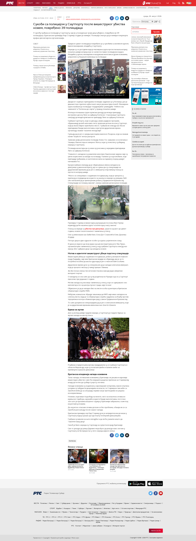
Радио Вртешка (142, 521)
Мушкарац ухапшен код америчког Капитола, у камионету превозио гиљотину (44, 49)
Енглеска (72, 441)
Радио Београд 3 (76, 521)
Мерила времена (97, 8)
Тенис (74, 508)
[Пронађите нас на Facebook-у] (156, 493)
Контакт (78, 526)
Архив (98, 522)
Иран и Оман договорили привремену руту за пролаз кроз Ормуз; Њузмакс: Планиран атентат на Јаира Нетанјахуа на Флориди (44, 79)
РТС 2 (54, 517)
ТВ (54, 3)
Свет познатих (93, 512)
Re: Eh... (134, 151)
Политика (37, 8)
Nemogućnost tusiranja (140, 132)
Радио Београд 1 (49, 521)
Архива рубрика (153, 8)
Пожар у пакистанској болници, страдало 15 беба (44, 67)
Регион (45, 8)
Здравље (103, 512)
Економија (85, 8)
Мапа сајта (156, 531)
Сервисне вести (129, 8)
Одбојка (81, 508)
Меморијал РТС (141, 508)
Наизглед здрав (101, 513)
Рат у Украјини (110, 8)
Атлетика (107, 508)
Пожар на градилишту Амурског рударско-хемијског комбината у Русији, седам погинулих (44, 58)
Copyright (46, 538)
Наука (120, 512)
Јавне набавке (97, 526)
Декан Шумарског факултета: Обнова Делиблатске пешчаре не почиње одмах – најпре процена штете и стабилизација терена (141, 60)
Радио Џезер (154, 521)
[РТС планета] (151, 3)
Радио (61, 3)
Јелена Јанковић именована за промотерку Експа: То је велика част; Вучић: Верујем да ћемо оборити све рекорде (142, 40)
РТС (79, 3)
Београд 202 (89, 521)
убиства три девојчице (94, 229)
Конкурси (107, 526)
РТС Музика (136, 517)
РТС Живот (96, 517)
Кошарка (67, 508)
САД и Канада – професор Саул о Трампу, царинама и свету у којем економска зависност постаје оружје (44, 90)
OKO (38, 3)
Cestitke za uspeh (138, 142)
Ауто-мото (115, 508)
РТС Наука (76, 517)
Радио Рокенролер (116, 521)
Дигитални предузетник (141, 512)
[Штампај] (127, 18)
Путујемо (83, 512)
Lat (167, 3)
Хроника (69, 8)
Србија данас (59, 8)
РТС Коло (116, 517)
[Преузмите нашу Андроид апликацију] (136, 483)
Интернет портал (119, 526)
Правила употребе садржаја (60, 538)
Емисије (71, 3)
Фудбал (59, 508)
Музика (64, 512)
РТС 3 (60, 517)
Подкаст (36, 10)
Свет (50, 8)
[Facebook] (112, 18)
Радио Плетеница (102, 521)
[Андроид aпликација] (146, 96)
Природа (127, 512)
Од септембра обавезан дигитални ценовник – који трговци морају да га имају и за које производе (141, 81)
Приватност (37, 538)
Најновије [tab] (135, 27)
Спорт (30, 3)
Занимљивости (55, 512)
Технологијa (73, 512)
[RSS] (183, 3)
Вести (21, 3)
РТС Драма (86, 517)
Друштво (76, 8)
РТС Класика (106, 517)
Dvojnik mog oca (137, 123)
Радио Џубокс (130, 521)
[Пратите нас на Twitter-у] (151, 493)
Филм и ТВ (112, 512)
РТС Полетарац (148, 517)
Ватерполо (98, 508)
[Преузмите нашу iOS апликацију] (155, 483)
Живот (45, 512)
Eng (174, 3)
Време (119, 8)
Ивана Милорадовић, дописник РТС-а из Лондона (83, 19)
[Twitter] (117, 18)
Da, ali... (134, 113)
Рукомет (89, 508)
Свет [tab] (35, 44)
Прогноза (136, 21)
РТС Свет (67, 517)
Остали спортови (127, 508)
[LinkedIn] (122, 18)
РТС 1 (48, 517)
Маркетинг (87, 526)
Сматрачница (141, 8)
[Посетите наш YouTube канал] (161, 493)
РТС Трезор (126, 517)
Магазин (46, 3)
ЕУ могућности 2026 (48, 10)
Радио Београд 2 (62, 521)
